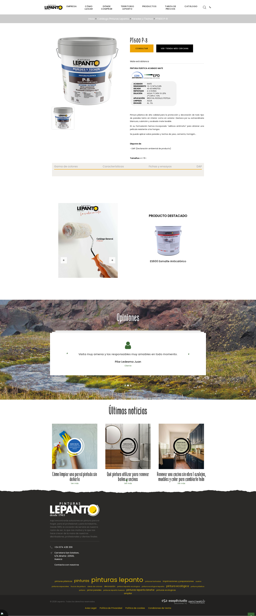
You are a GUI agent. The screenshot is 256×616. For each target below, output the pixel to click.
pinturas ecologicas (166, 590)
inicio (91, 18)
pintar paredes (94, 590)
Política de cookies (135, 608)
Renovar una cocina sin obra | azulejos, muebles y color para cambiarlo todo (181, 476)
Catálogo (191, 6)
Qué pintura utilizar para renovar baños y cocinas (128, 476)
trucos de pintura (78, 586)
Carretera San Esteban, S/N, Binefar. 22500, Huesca (66, 556)
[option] (86, 71)
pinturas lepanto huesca (114, 590)
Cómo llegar (89, 7)
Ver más (75, 483)
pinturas (81, 580)
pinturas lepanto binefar (140, 590)
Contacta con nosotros (66, 564)
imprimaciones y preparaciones (178, 581)
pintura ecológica (177, 586)
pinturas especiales (60, 586)
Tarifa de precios (170, 7)
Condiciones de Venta (159, 608)
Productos (149, 6)
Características (113, 166)
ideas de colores (94, 586)
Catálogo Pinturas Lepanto (113, 18)
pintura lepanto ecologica (128, 586)
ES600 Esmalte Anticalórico (168, 261)
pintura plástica (197, 586)
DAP (199, 166)
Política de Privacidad (111, 608)
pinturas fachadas (153, 581)
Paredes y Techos (142, 18)
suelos (198, 581)
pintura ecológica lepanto (153, 586)
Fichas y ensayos (160, 166)
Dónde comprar (107, 7)
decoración (109, 586)
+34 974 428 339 (63, 547)
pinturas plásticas (63, 581)
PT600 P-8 (162, 18)
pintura (82, 590)
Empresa (72, 6)
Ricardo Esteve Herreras (128, 362)
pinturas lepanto (117, 579)
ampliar (128, 593)
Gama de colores (66, 166)
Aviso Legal (90, 608)
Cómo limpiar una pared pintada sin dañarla (74, 476)
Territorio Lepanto (127, 7)
